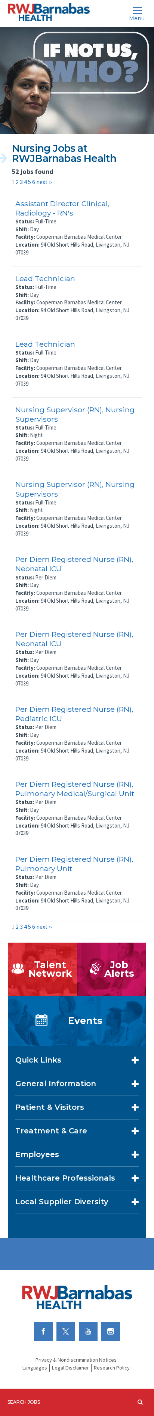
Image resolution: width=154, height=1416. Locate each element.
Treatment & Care (51, 1130)
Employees (37, 1154)
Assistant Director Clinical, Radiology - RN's (62, 208)
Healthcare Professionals (65, 1178)
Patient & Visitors (49, 1107)
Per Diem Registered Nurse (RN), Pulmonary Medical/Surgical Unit (74, 789)
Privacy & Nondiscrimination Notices (76, 1359)
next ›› (44, 182)
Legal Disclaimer (70, 1367)
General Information (55, 1083)
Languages (34, 1367)
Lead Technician (45, 278)
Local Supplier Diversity (61, 1201)
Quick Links (38, 1059)
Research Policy (112, 1367)
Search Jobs (23, 1402)
